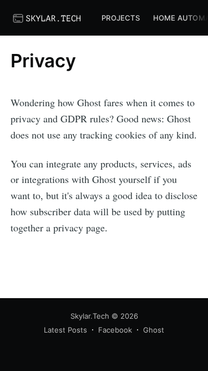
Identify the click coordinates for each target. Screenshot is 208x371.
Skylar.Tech (89, 315)
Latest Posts (65, 329)
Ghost (153, 329)
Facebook (115, 329)
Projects (121, 17)
